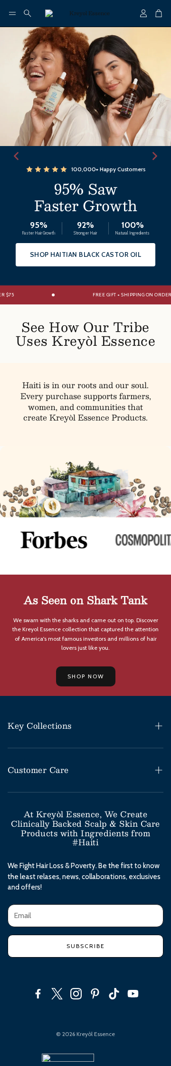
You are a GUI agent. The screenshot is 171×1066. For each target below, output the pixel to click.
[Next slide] (154, 156)
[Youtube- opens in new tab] (133, 993)
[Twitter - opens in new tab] (57, 993)
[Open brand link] (49, 539)
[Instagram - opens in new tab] (76, 993)
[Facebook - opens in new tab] (38, 993)
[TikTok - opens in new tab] (114, 993)
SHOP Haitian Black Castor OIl (86, 254)
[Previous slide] (16, 156)
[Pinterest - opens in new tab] (95, 993)
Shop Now (85, 676)
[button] (12, 13)
